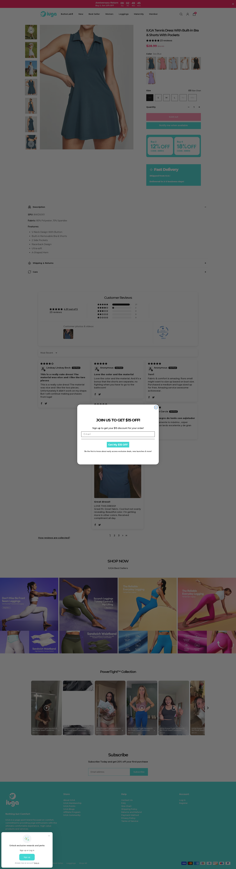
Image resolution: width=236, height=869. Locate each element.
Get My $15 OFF (118, 444)
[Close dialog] (156, 407)
